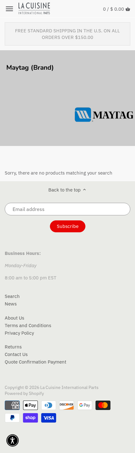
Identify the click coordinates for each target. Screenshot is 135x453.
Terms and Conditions (28, 325)
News (11, 304)
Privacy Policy (19, 333)
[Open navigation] (9, 8)
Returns (13, 347)
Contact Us (16, 354)
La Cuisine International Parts (69, 387)
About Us (14, 318)
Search (12, 296)
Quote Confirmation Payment (35, 362)
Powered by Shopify (24, 393)
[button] (12, 440)
